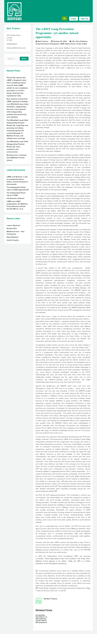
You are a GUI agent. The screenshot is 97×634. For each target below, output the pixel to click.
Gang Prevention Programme (47, 44)
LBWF (62, 44)
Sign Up (84, 18)
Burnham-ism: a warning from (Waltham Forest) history (16, 157)
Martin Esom (70, 44)
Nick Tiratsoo (42, 41)
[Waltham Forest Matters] (14, 19)
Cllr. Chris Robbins (79, 41)
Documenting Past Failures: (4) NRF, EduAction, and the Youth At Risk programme (41, 618)
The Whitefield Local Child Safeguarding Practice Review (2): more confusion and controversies (17, 147)
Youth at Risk (81, 44)
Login (73, 18)
